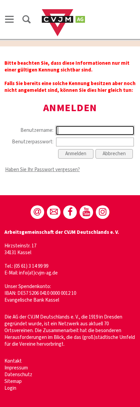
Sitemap (13, 381)
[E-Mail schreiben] (37, 212)
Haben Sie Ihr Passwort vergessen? (42, 169)
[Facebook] (70, 212)
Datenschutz (18, 374)
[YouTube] (86, 212)
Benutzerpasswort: (32, 141)
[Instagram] (102, 212)
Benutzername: (36, 130)
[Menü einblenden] (9, 19)
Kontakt (13, 361)
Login (10, 388)
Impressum (16, 367)
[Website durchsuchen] (26, 19)
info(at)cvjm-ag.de (38, 273)
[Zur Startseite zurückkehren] (63, 12)
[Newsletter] (53, 212)
